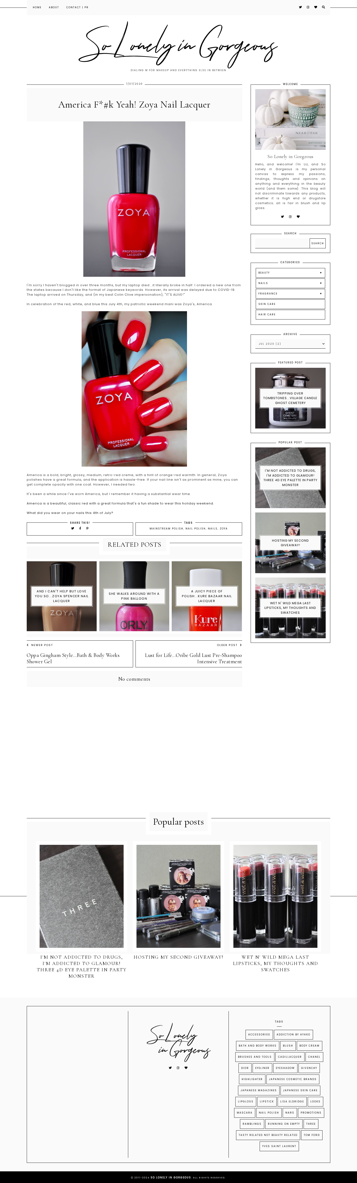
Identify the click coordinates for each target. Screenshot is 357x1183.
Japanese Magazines (259, 1090)
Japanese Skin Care (300, 1090)
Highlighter (252, 1079)
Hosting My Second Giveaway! (290, 543)
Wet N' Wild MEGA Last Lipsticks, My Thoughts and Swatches (290, 608)
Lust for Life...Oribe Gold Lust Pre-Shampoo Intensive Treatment (193, 658)
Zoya (224, 528)
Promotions (311, 1113)
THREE (311, 1124)
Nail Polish (196, 528)
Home (37, 7)
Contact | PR (77, 7)
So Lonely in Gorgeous (171, 1177)
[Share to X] (73, 528)
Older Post (227, 645)
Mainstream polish (166, 528)
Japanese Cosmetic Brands (293, 1079)
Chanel (314, 1057)
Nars (289, 1113)
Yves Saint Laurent (279, 1146)
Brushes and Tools (255, 1057)
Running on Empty (284, 1124)
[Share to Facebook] (81, 528)
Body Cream (309, 1046)
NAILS (263, 283)
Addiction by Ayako (293, 1034)
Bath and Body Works (258, 1046)
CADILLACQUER (290, 1057)
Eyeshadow (285, 1068)
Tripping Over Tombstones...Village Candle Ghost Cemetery (290, 398)
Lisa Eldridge (292, 1101)
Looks (315, 1101)
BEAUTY (264, 273)
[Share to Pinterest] (87, 528)
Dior (245, 1068)
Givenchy (309, 1068)
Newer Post (42, 645)
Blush (288, 1046)
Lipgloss (246, 1101)
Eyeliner (262, 1068)
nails (213, 528)
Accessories (259, 1034)
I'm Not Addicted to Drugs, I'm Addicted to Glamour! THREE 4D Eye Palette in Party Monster (290, 477)
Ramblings (252, 1124)
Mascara (245, 1113)
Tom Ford (312, 1135)
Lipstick (267, 1101)
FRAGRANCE (268, 293)
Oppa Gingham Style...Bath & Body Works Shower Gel (73, 658)
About (54, 7)
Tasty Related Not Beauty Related (268, 1135)
